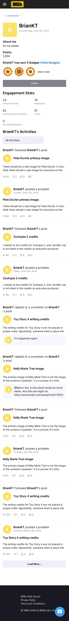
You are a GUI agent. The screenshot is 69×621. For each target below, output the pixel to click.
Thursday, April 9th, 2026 (25, 452)
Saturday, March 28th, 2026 (27, 530)
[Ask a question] (60, 612)
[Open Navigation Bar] (5, 4)
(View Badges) (49, 62)
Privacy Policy (28, 600)
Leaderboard (12, 15)
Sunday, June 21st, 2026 (25, 192)
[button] (6, 176)
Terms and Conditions (33, 603)
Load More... (34, 564)
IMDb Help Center (31, 596)
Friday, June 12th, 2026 (25, 271)
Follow (34, 83)
